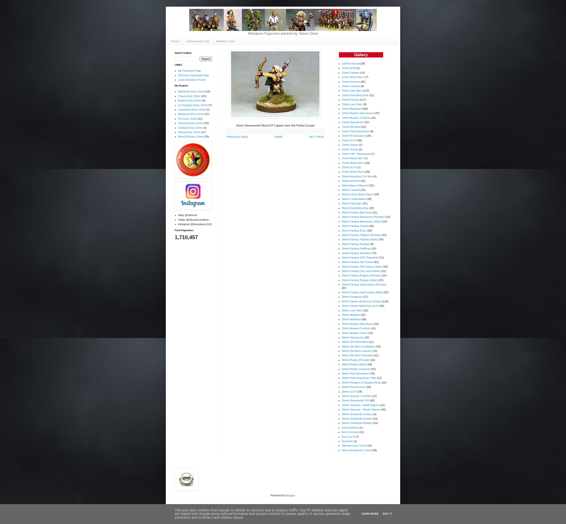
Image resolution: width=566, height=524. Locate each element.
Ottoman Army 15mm (354, 445)
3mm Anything (350, 427)
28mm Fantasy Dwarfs (355, 226)
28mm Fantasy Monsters (356, 253)
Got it (387, 513)
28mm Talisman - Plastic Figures (361, 409)
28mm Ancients (351, 180)
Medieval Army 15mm (191, 114)
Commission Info (198, 41)
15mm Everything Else (355, 95)
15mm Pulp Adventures (355, 131)
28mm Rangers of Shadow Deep (361, 382)
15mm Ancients (351, 81)
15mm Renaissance (354, 135)
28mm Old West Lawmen (357, 351)
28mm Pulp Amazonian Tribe (359, 378)
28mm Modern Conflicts (356, 328)
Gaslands (347, 441)
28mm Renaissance (354, 387)
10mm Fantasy (350, 72)
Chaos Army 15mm (189, 96)
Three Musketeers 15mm (356, 450)
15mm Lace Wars (352, 104)
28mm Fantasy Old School (357, 262)
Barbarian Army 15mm (191, 91)
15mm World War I (353, 158)
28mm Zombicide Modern (357, 423)
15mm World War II (353, 163)
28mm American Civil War (357, 176)
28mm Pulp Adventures (355, 373)
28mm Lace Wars (352, 310)
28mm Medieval (351, 319)
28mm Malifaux (351, 315)
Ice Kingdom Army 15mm (193, 105)
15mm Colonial (351, 86)
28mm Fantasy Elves (354, 230)
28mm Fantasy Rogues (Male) (360, 280)
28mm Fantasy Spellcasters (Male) (362, 292)
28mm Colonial (351, 190)
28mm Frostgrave (352, 296)
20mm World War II (353, 171)
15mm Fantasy (350, 99)
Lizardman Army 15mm (192, 109)
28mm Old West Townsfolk (357, 355)
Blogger (290, 495)
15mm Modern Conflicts (356, 117)
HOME (279, 136)
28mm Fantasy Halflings (356, 248)
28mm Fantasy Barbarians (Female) (363, 217)
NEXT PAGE (316, 136)
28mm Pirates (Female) (356, 360)
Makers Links (225, 41)
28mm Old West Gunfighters (358, 346)
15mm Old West (351, 127)
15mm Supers (350, 144)
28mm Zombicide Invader (357, 418)
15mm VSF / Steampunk (356, 153)
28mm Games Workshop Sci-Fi (360, 305)
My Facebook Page (189, 70)
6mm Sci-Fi (348, 436)
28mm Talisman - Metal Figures (360, 405)
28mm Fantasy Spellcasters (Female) (364, 284)
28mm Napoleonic (353, 337)
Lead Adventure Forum (191, 79)
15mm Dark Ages (352, 90)
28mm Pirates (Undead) (356, 369)
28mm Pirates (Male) (354, 364)
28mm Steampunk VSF (355, 400)
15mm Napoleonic (353, 122)
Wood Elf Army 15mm (191, 136)
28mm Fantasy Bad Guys (357, 212)
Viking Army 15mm (189, 132)
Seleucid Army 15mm (190, 123)
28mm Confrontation (354, 199)
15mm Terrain (350, 149)
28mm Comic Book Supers (358, 194)
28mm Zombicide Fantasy (357, 414)
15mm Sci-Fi (349, 140)
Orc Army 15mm (187, 118)
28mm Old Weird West (355, 342)
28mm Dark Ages (352, 203)
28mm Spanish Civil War (356, 396)
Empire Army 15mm (189, 100)
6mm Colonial (350, 432)
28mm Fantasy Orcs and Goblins (361, 271)
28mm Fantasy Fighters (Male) (360, 239)
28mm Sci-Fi (349, 391)
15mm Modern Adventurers (358, 113)
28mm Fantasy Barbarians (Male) (362, 221)
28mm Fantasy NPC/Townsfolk (360, 257)
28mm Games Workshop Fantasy (361, 301)
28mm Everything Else (355, 208)
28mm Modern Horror (354, 333)
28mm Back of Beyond (355, 185)
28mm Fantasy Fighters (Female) (361, 235)
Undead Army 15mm (190, 127)
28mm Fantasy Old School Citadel (362, 266)
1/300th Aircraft (350, 63)
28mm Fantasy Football (356, 244)
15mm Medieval (351, 108)
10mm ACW (349, 68)
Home (175, 41)
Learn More (369, 513)
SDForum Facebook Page (193, 75)
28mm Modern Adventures (357, 324)
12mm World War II (353, 77)
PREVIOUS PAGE (237, 136)
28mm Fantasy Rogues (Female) (361, 275)
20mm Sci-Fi (349, 167)
